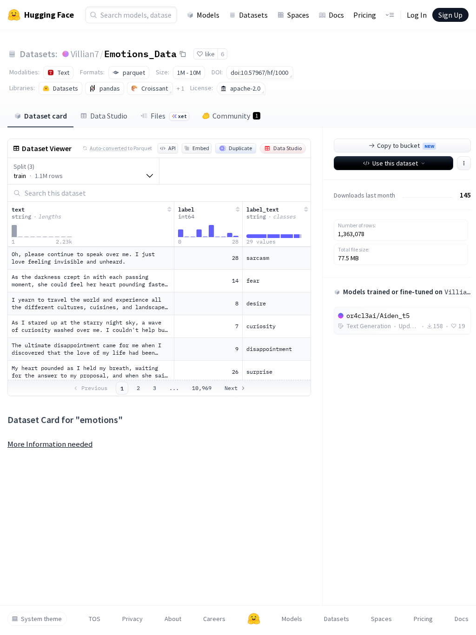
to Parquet (121, 148)
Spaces (298, 15)
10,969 (202, 387)
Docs (336, 15)
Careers (214, 619)
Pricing (364, 15)
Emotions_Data (140, 53)
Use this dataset (395, 163)
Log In (417, 15)
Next (231, 387)
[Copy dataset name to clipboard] (182, 54)
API (172, 148)
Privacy (132, 619)
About (173, 619)
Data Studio (108, 115)
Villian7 (85, 54)
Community (235, 115)
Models (208, 15)
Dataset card (45, 115)
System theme (41, 619)
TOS (94, 619)
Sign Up (450, 15)
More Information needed (50, 444)
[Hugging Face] (253, 618)
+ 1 (181, 88)
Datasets (253, 15)
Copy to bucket (405, 145)
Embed (200, 148)
